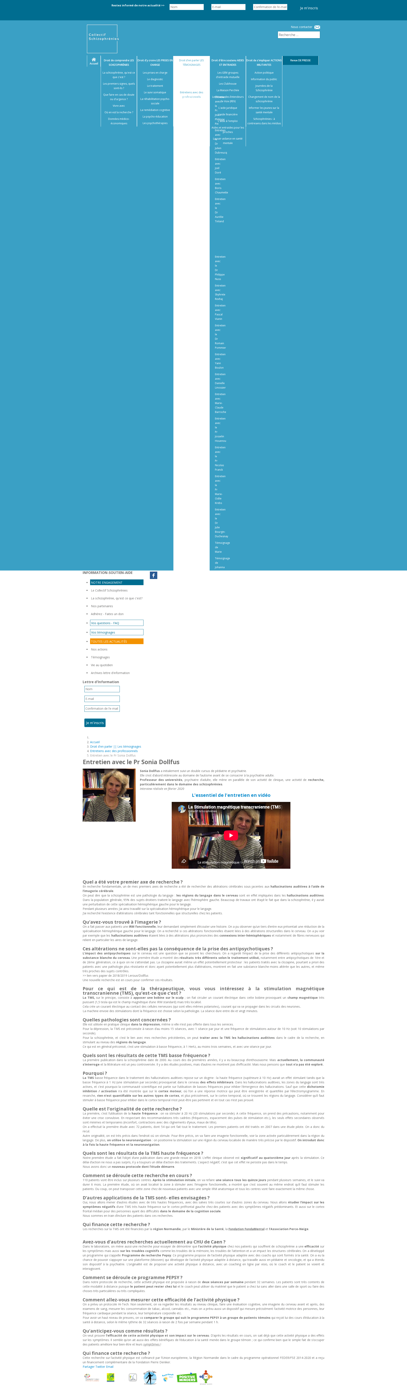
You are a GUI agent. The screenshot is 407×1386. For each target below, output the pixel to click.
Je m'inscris (309, 8)
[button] (398, 1377)
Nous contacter (301, 27)
